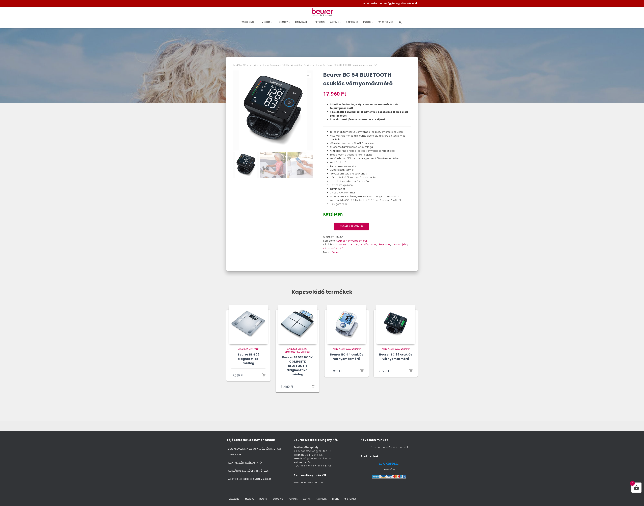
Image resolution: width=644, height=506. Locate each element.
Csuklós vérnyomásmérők (312, 65)
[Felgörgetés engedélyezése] (637, 499)
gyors (373, 244)
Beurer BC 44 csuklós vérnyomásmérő (346, 356)
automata (339, 244)
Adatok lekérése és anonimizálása (250, 479)
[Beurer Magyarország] (322, 13)
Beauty (283, 22)
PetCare (320, 22)
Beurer (335, 252)
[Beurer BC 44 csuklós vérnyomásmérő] (346, 324)
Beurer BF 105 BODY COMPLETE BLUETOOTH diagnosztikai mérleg (297, 365)
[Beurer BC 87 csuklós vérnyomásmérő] (395, 324)
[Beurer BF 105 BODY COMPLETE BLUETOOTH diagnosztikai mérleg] (297, 324)
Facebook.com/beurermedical (389, 447)
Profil (367, 22)
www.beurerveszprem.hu (308, 482)
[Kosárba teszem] (263, 375)
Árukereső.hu (389, 469)
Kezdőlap (238, 65)
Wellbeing (248, 22)
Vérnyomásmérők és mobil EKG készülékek (275, 65)
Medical (266, 22)
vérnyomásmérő (333, 248)
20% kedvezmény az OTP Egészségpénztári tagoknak (254, 451)
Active (334, 22)
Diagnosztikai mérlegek (297, 351)
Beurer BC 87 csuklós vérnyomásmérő (395, 356)
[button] (255, 22)
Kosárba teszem (349, 226)
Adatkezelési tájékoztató (245, 462)
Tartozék (352, 22)
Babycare (301, 22)
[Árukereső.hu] (389, 464)
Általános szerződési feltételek (248, 470)
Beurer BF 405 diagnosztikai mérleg (248, 358)
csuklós (364, 244)
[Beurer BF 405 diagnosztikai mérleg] (248, 324)
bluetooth (353, 244)
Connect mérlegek (248, 349)
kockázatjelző (399, 244)
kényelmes (384, 244)
